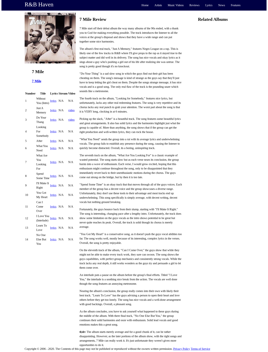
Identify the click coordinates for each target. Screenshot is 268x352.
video (71, 110)
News (221, 5)
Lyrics (208, 5)
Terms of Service (200, 348)
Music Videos (176, 5)
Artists (158, 5)
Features (235, 5)
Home (145, 5)
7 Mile (36, 81)
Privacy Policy (181, 348)
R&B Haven (39, 4)
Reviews (194, 5)
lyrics (53, 100)
